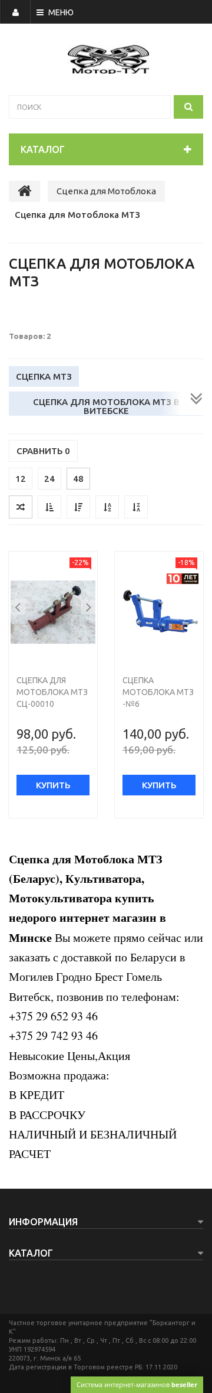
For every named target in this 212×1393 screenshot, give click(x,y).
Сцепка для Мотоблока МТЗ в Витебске (106, 406)
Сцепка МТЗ (44, 376)
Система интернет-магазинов (137, 1384)
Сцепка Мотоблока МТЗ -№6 (158, 692)
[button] (18, 606)
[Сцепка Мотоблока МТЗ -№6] (159, 612)
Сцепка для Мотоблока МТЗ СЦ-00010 (52, 692)
